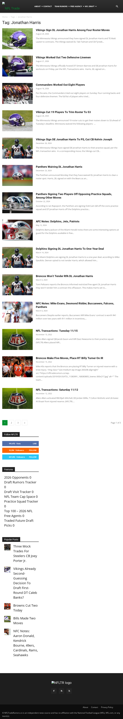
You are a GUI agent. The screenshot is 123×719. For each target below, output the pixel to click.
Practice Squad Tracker (21, 501)
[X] (69, 691)
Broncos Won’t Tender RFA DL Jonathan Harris (64, 276)
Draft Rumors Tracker (20, 482)
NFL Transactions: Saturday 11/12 (57, 389)
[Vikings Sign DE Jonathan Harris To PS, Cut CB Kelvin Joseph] (17, 148)
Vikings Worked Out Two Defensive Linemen (63, 57)
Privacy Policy (107, 707)
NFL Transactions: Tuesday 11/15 (57, 330)
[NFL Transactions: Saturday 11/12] (17, 398)
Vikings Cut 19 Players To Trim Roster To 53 (63, 112)
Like (35, 443)
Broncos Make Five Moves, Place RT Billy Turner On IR (69, 358)
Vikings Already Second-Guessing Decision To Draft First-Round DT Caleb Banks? (25, 583)
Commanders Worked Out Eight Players (60, 84)
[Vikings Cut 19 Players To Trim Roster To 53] (17, 120)
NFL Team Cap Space (19, 496)
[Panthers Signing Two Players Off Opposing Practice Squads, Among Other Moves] (17, 202)
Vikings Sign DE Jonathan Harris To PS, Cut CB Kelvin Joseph (74, 139)
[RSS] (61, 691)
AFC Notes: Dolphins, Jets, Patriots (57, 221)
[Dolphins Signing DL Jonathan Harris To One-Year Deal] (17, 257)
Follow (33, 450)
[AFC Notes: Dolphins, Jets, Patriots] (17, 230)
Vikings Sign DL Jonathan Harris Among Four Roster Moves (73, 30)
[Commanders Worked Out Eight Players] (17, 93)
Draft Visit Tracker (17, 492)
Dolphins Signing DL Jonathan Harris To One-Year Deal (70, 248)
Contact (47, 6)
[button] (117, 6)
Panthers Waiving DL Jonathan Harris (59, 166)
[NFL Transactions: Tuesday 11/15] (17, 339)
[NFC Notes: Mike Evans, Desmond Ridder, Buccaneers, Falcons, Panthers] (17, 312)
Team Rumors (61, 6)
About (37, 6)
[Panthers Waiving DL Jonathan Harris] (17, 175)
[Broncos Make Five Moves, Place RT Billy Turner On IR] (17, 366)
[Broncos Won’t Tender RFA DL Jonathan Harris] (17, 284)
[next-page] (24, 422)
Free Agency (76, 6)
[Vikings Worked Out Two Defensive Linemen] (17, 66)
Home (5, 17)
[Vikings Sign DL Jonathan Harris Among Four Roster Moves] (17, 38)
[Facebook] (53, 691)
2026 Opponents (16, 477)
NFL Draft (89, 6)
